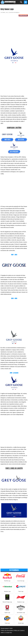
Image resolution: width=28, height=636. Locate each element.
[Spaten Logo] (7, 607)
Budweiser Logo (20, 602)
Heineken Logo (7, 591)
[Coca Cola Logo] (21, 575)
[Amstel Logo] (21, 618)
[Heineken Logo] (7, 586)
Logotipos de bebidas (14, 12)
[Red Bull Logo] (7, 575)
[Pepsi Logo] (21, 586)
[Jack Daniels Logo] (21, 607)
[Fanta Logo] (7, 618)
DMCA (2, 632)
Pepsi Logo (20, 591)
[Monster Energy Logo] (7, 597)
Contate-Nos (8, 632)
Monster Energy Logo (7, 602)
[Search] (21, 2)
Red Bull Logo (7, 580)
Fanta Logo (7, 623)
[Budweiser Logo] (21, 597)
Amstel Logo (21, 623)
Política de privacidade (7, 630)
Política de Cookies (19, 630)
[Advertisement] (14, 33)
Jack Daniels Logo (21, 612)
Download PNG (23, 15)
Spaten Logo (7, 612)
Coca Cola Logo (20, 580)
